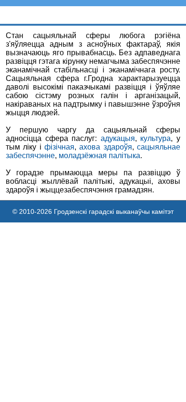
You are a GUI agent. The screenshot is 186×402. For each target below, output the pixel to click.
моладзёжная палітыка (99, 155)
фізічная (59, 147)
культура (155, 138)
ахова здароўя (105, 147)
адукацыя (118, 138)
